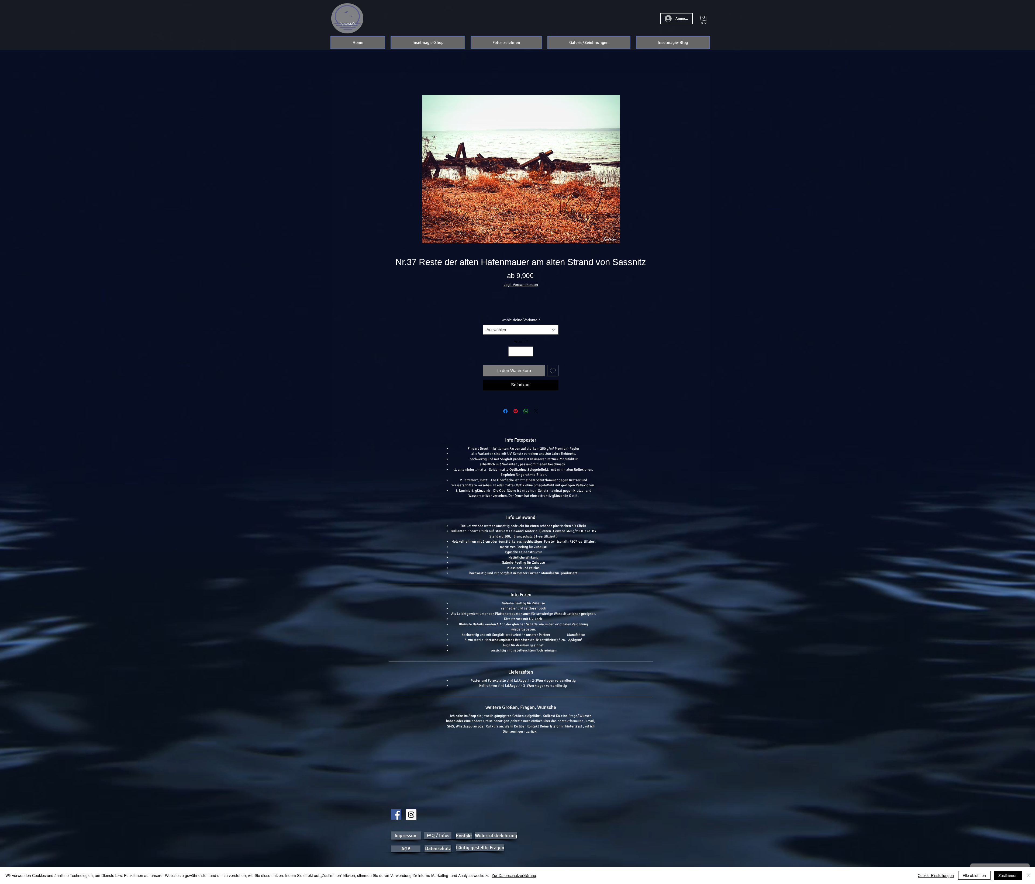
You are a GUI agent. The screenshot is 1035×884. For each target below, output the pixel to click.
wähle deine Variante (521, 327)
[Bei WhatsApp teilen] (526, 418)
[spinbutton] (521, 358)
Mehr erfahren (521, 316)
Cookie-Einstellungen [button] (936, 875)
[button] (428, 42)
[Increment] (529, 358)
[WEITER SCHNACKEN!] (396, 814)
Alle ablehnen (974, 875)
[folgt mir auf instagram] (411, 814)
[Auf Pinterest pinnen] (515, 418)
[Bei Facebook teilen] (505, 418)
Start (393, 76)
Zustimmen (1007, 875)
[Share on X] (536, 418)
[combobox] (520, 336)
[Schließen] (1028, 875)
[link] (704, 20)
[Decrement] (512, 358)
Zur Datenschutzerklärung (514, 875)
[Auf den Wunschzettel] (552, 377)
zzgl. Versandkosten (521, 285)
